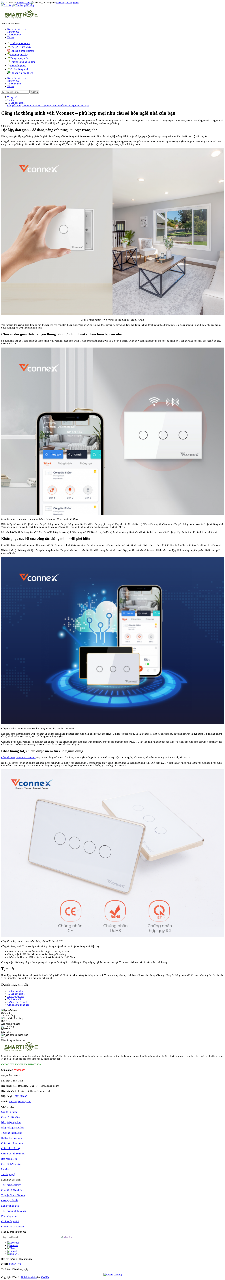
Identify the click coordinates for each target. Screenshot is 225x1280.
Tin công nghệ (14, 34)
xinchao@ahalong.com (67, 2)
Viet (45, 1277)
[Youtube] (12, 1245)
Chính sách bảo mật (10, 1148)
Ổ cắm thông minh (19, 69)
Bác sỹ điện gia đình (11, 1122)
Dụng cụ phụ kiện (19, 58)
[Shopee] (12, 1248)
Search (34, 92)
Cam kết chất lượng (10, 1117)
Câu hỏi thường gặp (11, 1164)
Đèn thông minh (18, 65)
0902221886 (15, 1264)
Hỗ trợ (10, 37)
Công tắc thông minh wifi (13, 757)
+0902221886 (24, 2)
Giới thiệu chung (9, 1112)
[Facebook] (13, 1242)
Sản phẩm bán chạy (16, 29)
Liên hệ (5, 1169)
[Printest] (12, 1251)
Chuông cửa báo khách (21, 73)
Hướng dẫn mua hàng (11, 1138)
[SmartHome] (21, 18)
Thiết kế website (29, 1277)
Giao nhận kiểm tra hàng (13, 1153)
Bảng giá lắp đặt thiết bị (12, 1127)
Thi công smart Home (11, 1132)
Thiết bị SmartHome (20, 43)
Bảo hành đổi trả (9, 1159)
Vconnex (31, 757)
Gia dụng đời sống (19, 54)
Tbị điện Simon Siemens (22, 51)
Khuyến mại (13, 32)
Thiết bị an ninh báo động (22, 62)
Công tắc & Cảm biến (21, 47)
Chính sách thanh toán (12, 1143)
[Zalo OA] (13, 1253)
